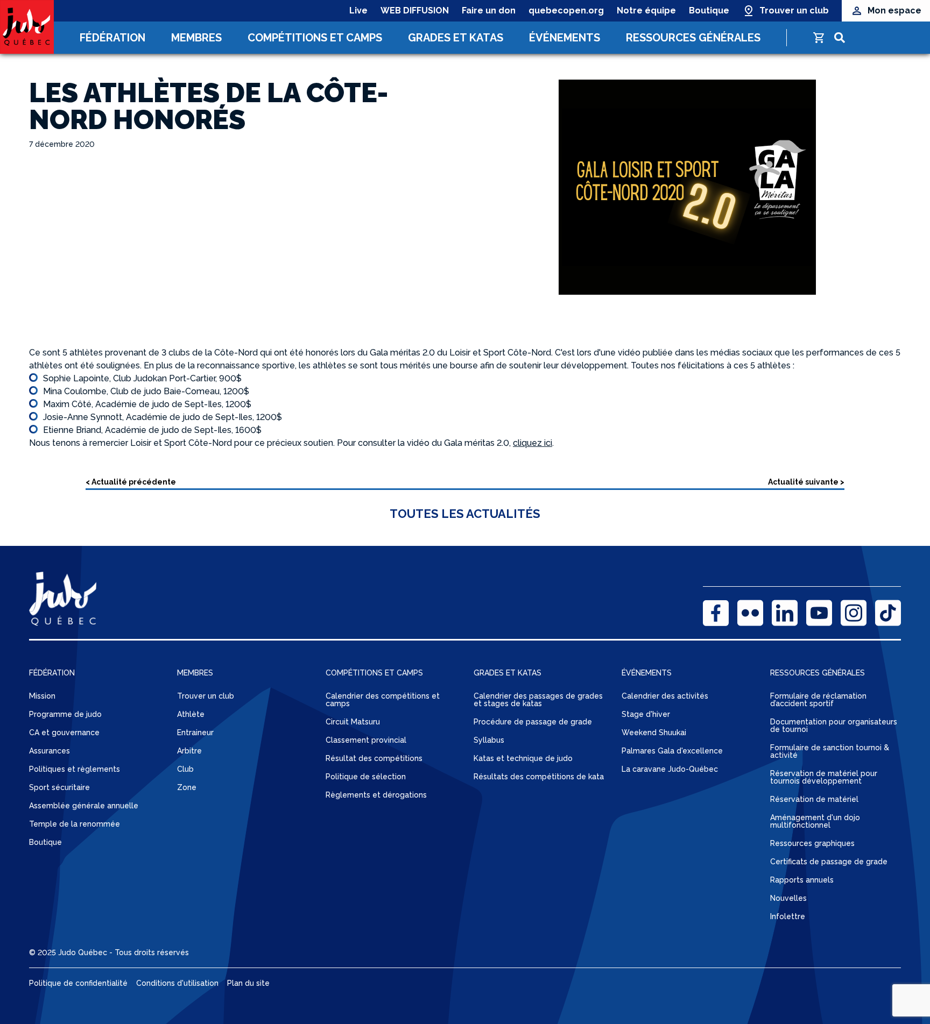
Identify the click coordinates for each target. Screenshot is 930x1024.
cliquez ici (532, 443)
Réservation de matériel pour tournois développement (823, 777)
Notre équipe (646, 10)
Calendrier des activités (665, 696)
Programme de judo (65, 714)
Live (358, 10)
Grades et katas (455, 37)
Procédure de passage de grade (533, 721)
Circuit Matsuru (353, 721)
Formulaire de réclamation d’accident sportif (818, 700)
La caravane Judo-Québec (670, 769)
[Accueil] (27, 27)
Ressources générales (693, 37)
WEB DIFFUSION (415, 10)
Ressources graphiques (812, 843)
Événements (564, 37)
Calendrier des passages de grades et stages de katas (538, 700)
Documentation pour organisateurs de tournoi (833, 725)
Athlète (191, 714)
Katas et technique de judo (523, 758)
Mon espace (894, 10)
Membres (196, 37)
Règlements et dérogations (376, 795)
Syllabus (489, 740)
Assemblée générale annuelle (83, 805)
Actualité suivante (803, 482)
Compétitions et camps (315, 37)
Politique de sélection (366, 776)
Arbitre (189, 750)
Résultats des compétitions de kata (539, 776)
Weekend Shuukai (654, 732)
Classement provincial (366, 740)
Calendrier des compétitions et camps (383, 700)
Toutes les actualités (465, 513)
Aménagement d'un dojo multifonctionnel (815, 821)
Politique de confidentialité (78, 983)
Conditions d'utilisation (177, 983)
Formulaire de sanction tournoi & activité (829, 751)
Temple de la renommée (74, 824)
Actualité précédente (133, 482)
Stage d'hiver (646, 714)
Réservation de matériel (814, 799)
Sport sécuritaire (59, 787)
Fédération (112, 37)
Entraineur (195, 732)
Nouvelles (788, 898)
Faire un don (489, 10)
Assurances (49, 750)
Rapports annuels (802, 880)
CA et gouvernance (64, 732)
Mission (42, 696)
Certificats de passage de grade (828, 861)
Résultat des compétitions (374, 758)
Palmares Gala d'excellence (672, 750)
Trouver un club (794, 10)
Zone (186, 787)
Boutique (709, 10)
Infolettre (787, 916)
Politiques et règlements (74, 769)
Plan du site (248, 983)
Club (185, 769)
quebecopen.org (566, 10)
